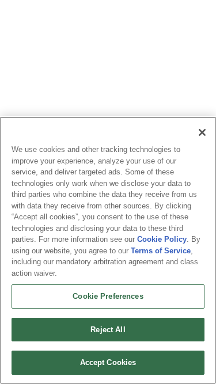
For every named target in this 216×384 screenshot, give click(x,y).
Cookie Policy (162, 239)
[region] (108, 250)
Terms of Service (161, 250)
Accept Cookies (108, 362)
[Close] (202, 132)
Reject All (107, 329)
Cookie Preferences (108, 296)
